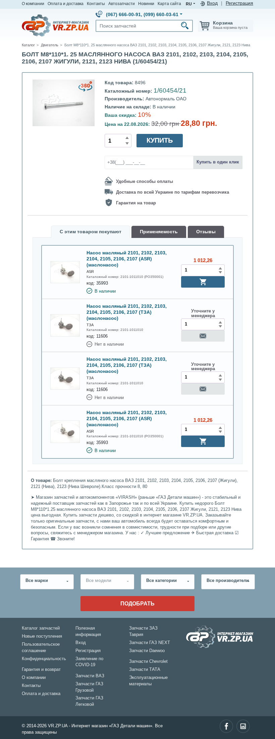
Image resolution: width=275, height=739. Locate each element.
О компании (33, 3)
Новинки (146, 3)
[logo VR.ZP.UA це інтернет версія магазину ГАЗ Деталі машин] (55, 25)
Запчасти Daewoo (147, 650)
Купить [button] (160, 140)
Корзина (223, 23)
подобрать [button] (137, 603)
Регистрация (239, 3)
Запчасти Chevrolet (148, 661)
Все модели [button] (98, 580)
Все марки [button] (36, 580)
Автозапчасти (121, 3)
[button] (203, 282)
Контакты (96, 3)
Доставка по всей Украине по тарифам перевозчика (172, 192)
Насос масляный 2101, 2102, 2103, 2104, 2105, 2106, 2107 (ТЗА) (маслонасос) (127, 312)
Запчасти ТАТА (144, 669)
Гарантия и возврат (41, 669)
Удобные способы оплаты (144, 181)
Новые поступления (42, 636)
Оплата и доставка (66, 3)
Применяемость (159, 231)
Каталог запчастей (41, 628)
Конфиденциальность (44, 658)
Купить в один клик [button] (218, 162)
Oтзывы (206, 231)
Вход (212, 3)
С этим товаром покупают (90, 231)
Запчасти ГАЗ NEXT (149, 642)
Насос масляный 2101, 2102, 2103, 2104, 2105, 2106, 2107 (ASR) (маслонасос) (127, 258)
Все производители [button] (228, 580)
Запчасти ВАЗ (89, 676)
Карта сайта (169, 3)
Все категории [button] (161, 580)
